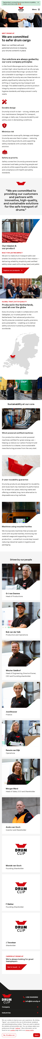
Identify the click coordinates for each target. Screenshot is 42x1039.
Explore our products (12, 270)
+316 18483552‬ (31, 997)
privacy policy (29, 1030)
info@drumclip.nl (32, 1001)
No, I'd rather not (9, 1035)
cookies (12, 1030)
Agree (37, 1035)
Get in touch (12, 967)
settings (17, 1028)
